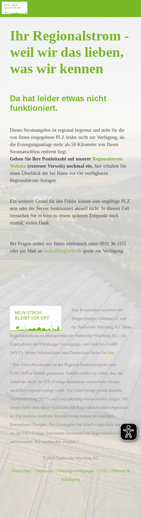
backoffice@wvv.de (62, 251)
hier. (111, 352)
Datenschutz (21, 470)
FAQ (103, 470)
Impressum (45, 470)
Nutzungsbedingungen (76, 470)
